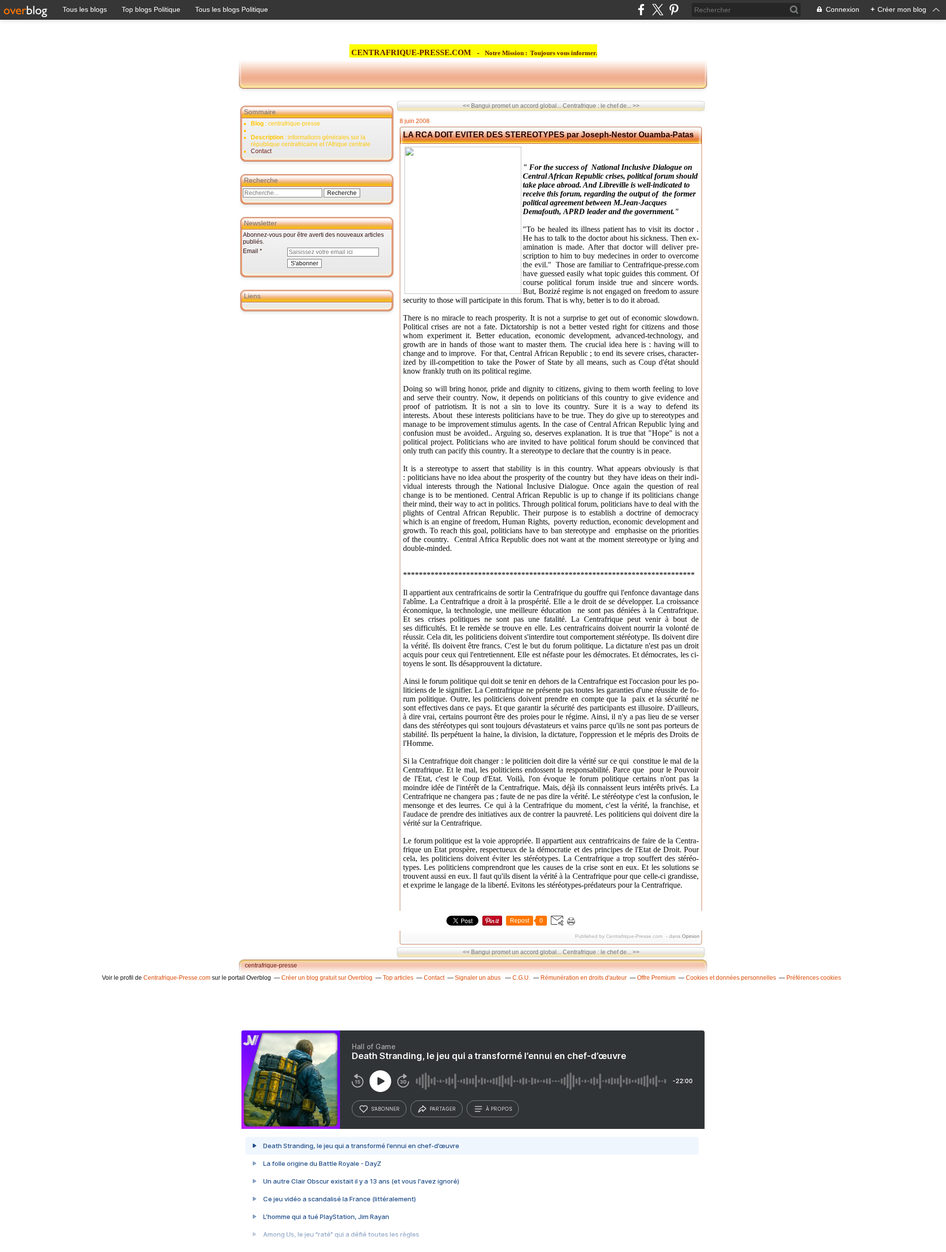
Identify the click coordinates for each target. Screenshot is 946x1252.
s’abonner (385, 1109)
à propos (499, 1109)
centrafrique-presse (271, 965)
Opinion (691, 936)
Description (268, 137)
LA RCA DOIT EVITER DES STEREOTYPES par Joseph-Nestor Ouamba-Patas (548, 134)
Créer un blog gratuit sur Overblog (326, 977)
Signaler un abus (478, 977)
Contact (261, 151)
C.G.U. (521, 977)
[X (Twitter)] (657, 9)
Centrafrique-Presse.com (176, 977)
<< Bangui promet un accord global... (512, 105)
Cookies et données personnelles (731, 977)
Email (250, 251)
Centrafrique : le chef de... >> (601, 105)
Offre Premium (656, 977)
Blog (257, 123)
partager (443, 1109)
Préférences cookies (813, 977)
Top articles (398, 977)
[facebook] (641, 9)
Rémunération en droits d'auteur (584, 977)
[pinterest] (674, 9)
